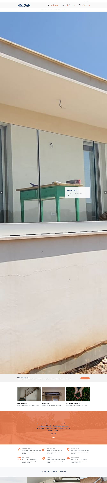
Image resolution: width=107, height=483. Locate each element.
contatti (87, 1)
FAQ (83, 1)
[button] (1, 192)
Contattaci (85, 378)
